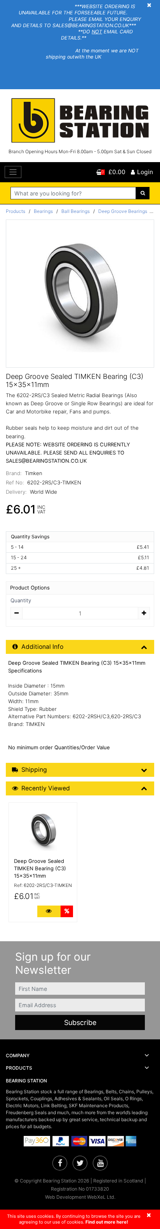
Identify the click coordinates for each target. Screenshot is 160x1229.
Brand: (14, 473)
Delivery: (16, 492)
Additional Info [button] (42, 646)
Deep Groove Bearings (122, 211)
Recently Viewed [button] (45, 788)
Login (145, 172)
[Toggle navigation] (13, 172)
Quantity (20, 600)
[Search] (143, 193)
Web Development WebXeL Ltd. (80, 1197)
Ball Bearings (75, 211)
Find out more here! (106, 1222)
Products (15, 211)
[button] (80, 1055)
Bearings (43, 211)
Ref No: (15, 482)
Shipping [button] (34, 769)
